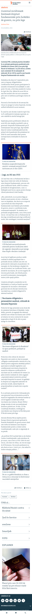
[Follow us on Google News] (19, 600)
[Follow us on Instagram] (11, 600)
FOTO (4, 538)
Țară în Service (9, 518)
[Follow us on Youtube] (7, 600)
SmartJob (6, 531)
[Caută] (25, 613)
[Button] (27, 32)
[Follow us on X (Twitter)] (23, 600)
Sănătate (4, 8)
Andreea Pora (5, 24)
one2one (6, 524)
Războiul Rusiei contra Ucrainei (13, 509)
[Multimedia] (16, 613)
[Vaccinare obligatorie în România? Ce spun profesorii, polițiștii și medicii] (16, 334)
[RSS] (15, 600)
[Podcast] (6, 613)
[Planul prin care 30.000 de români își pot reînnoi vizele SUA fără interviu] (16, 564)
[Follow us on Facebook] (2, 600)
